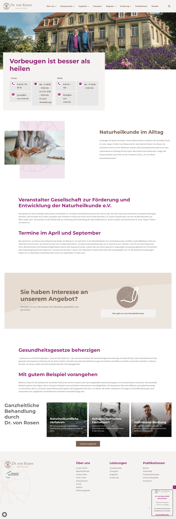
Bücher (146, 468)
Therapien (97, 6)
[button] (4, 514)
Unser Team (81, 477)
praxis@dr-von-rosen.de (23, 97)
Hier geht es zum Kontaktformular (128, 313)
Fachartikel (147, 471)
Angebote (83, 6)
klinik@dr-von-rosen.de (67, 98)
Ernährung (124, 6)
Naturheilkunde (82, 471)
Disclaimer (147, 481)
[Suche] (169, 6)
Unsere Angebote (88, 443)
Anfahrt (79, 487)
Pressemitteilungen (151, 474)
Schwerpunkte (66, 6)
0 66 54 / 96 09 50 (22, 86)
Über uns (50, 6)
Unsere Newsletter (151, 477)
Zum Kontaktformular (162, 515)
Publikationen (141, 6)
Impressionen (82, 481)
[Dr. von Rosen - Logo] (17, 6)
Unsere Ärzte (81, 474)
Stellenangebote (83, 490)
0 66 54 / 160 (66, 86)
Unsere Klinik (81, 468)
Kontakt (155, 6)
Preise (78, 484)
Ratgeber (110, 6)
